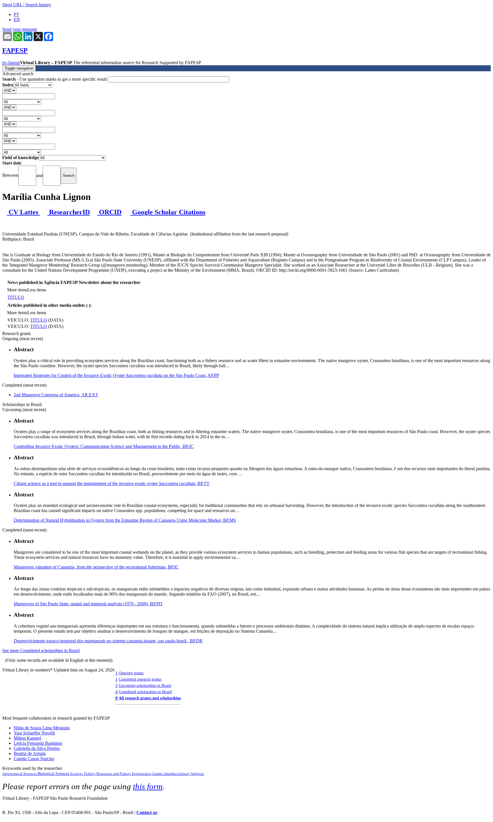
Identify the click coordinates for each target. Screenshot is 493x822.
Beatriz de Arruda (30, 753)
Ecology (77, 774)
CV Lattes (23, 212)
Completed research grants (140, 679)
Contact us (146, 812)
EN (17, 19)
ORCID (109, 212)
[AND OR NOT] (9, 90)
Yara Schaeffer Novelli (34, 732)
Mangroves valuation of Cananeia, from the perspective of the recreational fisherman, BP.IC (96, 567)
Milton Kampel (27, 738)
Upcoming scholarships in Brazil (145, 685)
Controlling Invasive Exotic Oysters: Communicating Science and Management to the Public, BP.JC (104, 446)
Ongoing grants (131, 673)
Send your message (19, 29)
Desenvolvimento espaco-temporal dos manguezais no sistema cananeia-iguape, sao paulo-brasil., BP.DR (108, 640)
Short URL (12, 4)
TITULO (15, 297)
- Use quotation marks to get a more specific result (55, 79)
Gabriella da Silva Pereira (37, 748)
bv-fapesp (11, 62)
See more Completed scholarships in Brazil (41, 650)
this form (148, 786)
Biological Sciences (54, 774)
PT (16, 14)
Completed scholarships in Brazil (145, 691)
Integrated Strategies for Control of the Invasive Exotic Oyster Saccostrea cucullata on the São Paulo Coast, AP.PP (116, 375)
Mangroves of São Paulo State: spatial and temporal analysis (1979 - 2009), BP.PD (88, 603)
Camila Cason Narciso (34, 758)
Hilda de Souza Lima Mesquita (42, 727)
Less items (36, 289)
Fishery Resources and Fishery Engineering (118, 774)
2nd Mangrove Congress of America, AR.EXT (56, 394)
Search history (38, 4)
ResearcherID (68, 212)
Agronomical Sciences (20, 774)
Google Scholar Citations (167, 212)
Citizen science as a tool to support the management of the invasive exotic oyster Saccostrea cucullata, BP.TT (111, 483)
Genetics (158, 774)
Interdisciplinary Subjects (184, 774)
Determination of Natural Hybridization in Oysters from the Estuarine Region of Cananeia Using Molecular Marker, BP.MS (125, 520)
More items (17, 289)
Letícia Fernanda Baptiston (38, 743)
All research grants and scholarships (150, 698)
